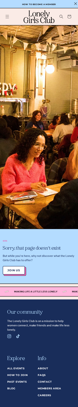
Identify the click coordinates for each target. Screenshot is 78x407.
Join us (13, 270)
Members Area (49, 388)
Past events (17, 381)
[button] (7, 17)
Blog (11, 388)
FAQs (42, 375)
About (43, 368)
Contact (45, 381)
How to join (17, 375)
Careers (44, 395)
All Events (16, 368)
